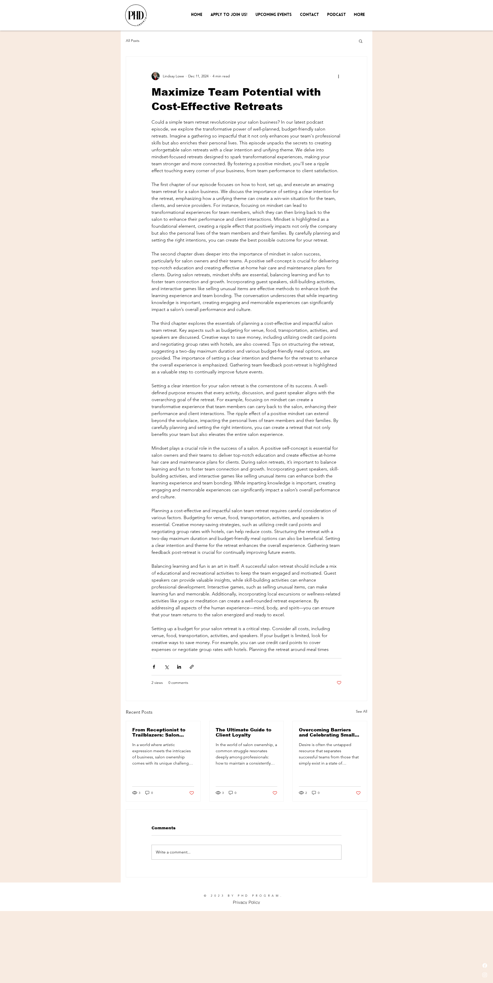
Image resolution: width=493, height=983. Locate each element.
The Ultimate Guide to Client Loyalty (243, 732)
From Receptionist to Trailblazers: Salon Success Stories (158, 732)
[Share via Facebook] (153, 666)
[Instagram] (485, 975)
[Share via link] (191, 666)
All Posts (132, 40)
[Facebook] (485, 965)
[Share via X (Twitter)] (166, 666)
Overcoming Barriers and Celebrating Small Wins (327, 732)
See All (361, 711)
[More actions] (338, 76)
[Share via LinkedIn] (179, 666)
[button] (481, 11)
